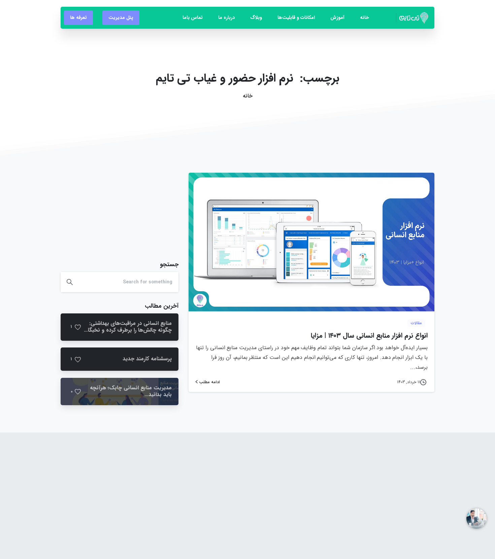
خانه (248, 96)
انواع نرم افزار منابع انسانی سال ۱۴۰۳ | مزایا (369, 335)
